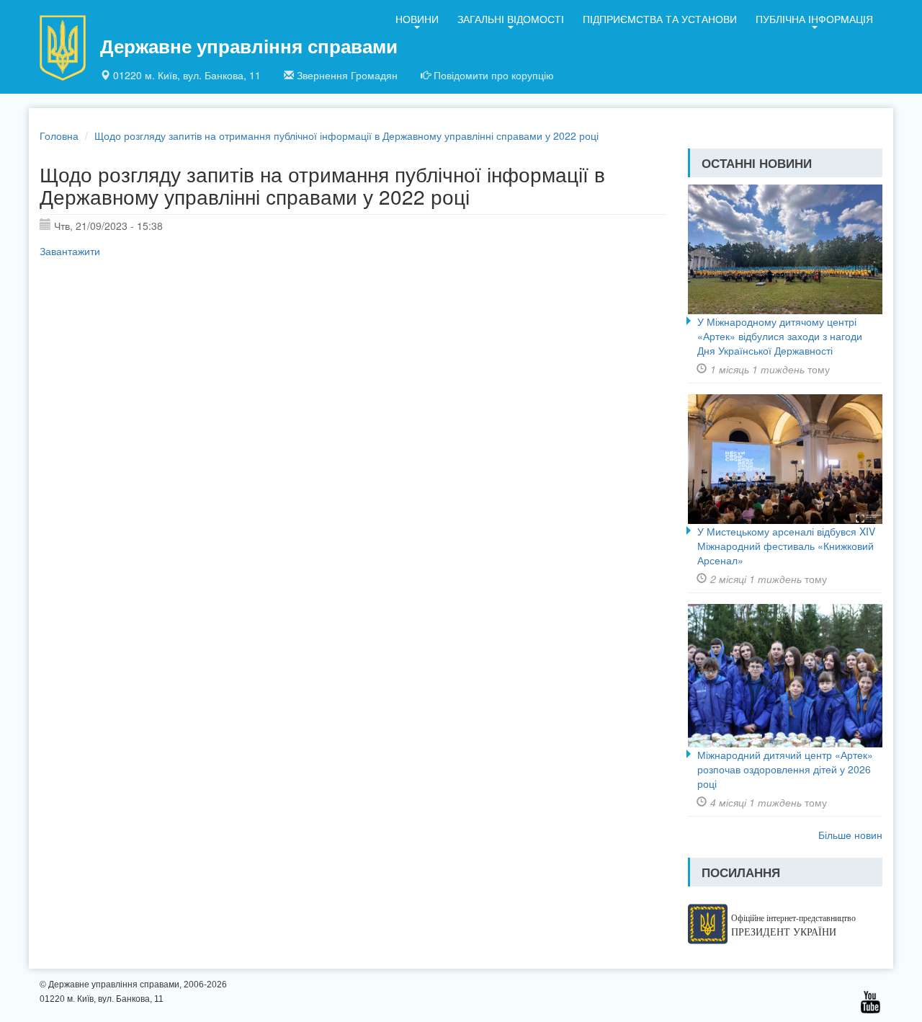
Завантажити (70, 251)
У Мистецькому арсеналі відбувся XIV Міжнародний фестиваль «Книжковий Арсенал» (786, 545)
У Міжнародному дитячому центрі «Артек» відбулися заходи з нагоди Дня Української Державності (779, 335)
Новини (417, 19)
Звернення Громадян (347, 75)
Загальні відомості (510, 19)
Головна (59, 135)
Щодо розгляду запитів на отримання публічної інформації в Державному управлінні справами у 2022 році (346, 135)
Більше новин (850, 834)
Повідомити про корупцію (494, 75)
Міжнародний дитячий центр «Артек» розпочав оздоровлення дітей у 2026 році (785, 769)
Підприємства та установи (660, 19)
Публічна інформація (814, 19)
